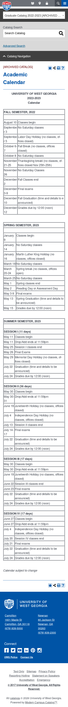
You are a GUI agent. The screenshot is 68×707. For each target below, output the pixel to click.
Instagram (39, 650)
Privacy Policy (47, 671)
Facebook (6, 650)
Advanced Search (14, 46)
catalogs (15, 698)
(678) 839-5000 (14, 628)
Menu (64, 3)
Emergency (43, 680)
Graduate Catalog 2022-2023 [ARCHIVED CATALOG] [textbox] (35, 15)
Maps (39, 3)
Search (58, 3)
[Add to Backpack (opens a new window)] (50, 68)
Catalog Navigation (19, 56)
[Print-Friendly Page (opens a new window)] (58, 68)
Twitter (13, 650)
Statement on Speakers (46, 675)
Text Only (18, 671)
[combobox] (34, 15)
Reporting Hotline (19, 675)
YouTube (19, 650)
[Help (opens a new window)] (63, 68)
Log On (46, 3)
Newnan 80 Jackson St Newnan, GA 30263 (46, 622)
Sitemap (31, 671)
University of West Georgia (7, 6)
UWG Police (10, 657)
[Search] (61, 33)
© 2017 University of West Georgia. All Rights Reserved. (34, 687)
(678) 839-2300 (47, 632)
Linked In (26, 650)
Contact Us (26, 657)
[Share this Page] (54, 68)
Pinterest (33, 650)
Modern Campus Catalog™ (41, 702)
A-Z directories (32, 3)
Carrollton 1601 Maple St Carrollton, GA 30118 (17, 620)
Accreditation (26, 680)
